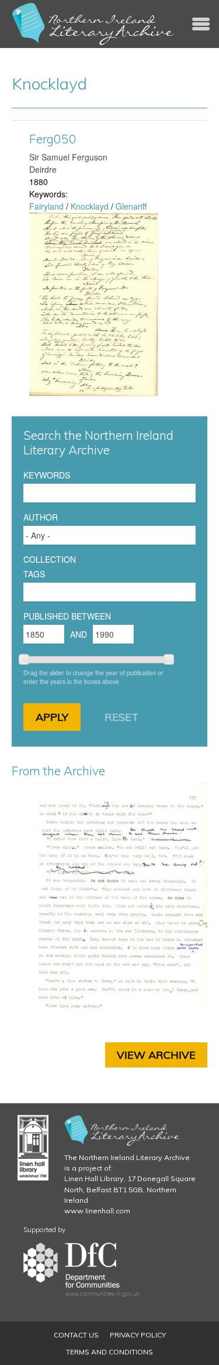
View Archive (156, 1055)
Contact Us (76, 1334)
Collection (49, 559)
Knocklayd (90, 206)
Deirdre (43, 169)
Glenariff (131, 206)
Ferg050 (53, 138)
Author (40, 517)
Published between (67, 616)
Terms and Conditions (109, 1351)
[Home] (93, 24)
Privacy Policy (138, 1334)
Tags (34, 574)
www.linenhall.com (97, 1210)
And (78, 634)
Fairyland (46, 206)
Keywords (46, 475)
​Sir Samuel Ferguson (68, 157)
